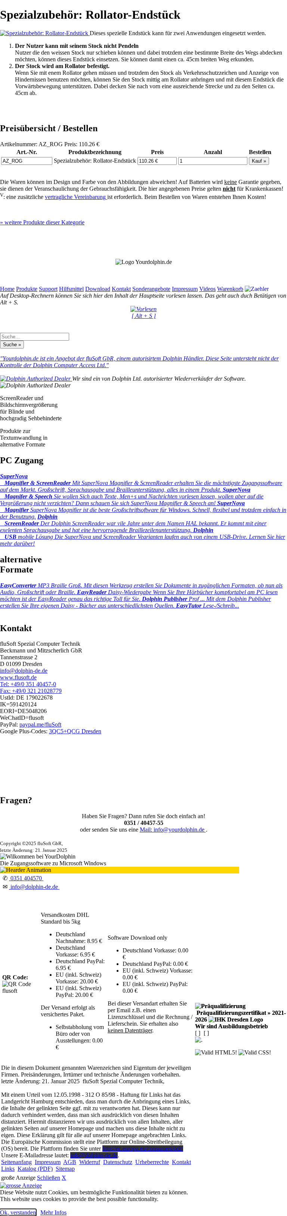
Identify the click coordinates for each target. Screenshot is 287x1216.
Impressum (185, 289)
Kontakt (121, 289)
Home (7, 289)
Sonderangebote (151, 289)
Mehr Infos (53, 1212)
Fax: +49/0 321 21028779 (31, 691)
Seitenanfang (16, 1162)
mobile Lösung (142, 537)
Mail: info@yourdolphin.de (173, 829)
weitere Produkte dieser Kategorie (42, 222)
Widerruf (89, 1162)
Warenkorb (230, 289)
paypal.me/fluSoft (40, 724)
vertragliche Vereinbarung (76, 197)
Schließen (48, 1177)
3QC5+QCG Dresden (75, 731)
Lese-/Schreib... (207, 605)
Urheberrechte (152, 1162)
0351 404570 (26, 878)
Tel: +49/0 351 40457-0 (28, 684)
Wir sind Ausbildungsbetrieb (231, 1026)
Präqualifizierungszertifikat (240, 1016)
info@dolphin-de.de (23, 670)
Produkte (26, 289)
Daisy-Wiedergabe (139, 595)
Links (8, 1169)
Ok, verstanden (18, 1212)
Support (48, 289)
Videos (207, 289)
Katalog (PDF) (35, 1169)
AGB (69, 1162)
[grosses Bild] (45, 33)
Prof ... (135, 602)
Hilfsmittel (71, 289)
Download (97, 289)
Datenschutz (117, 1162)
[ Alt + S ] (144, 316)
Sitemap (65, 1169)
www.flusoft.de (18, 677)
